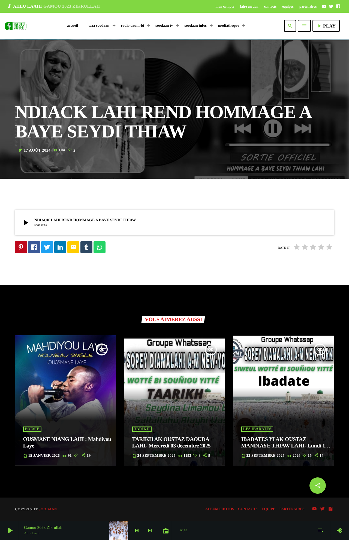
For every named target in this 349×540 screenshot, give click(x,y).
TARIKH (142, 429)
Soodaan (47, 509)
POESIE (32, 429)
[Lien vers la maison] (15, 26)
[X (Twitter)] (331, 6)
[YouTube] (324, 6)
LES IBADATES (257, 429)
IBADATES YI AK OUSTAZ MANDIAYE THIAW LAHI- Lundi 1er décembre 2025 (285, 445)
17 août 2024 (35, 150)
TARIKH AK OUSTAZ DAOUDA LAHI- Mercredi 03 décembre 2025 (171, 442)
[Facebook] (338, 6)
